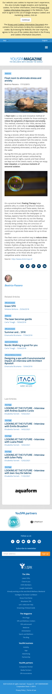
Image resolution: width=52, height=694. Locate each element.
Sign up (45, 554)
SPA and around (26, 624)
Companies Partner (26, 667)
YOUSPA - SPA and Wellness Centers (8, 46)
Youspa (26, 566)
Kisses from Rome (26, 598)
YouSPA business (26, 643)
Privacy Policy (20, 690)
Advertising (26, 654)
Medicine (26, 627)
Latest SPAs (26, 578)
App (26, 650)
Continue (26, 20)
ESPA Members (26, 585)
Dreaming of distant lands (26, 608)
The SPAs (26, 574)
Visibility (26, 647)
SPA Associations (26, 673)
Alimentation (26, 631)
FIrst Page (26, 618)
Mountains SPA (26, 601)
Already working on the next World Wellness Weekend (26, 591)
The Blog (26, 637)
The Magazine (26, 613)
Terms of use (31, 690)
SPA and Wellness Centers (26, 621)
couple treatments (26, 588)
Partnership (26, 657)
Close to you (26, 582)
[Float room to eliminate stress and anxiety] (26, 60)
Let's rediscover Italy (26, 605)
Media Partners (26, 670)
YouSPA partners (26, 663)
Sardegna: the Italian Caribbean (26, 595)
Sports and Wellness (26, 634)
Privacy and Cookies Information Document (26, 8)
